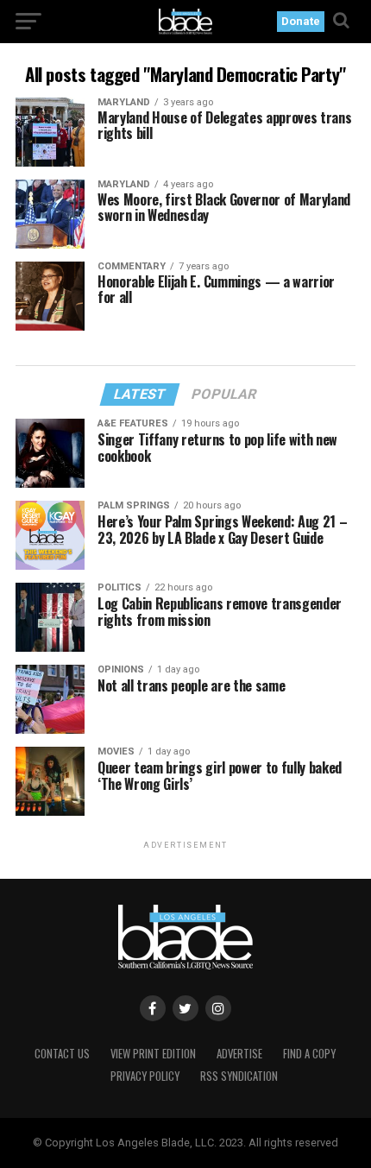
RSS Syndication (239, 1076)
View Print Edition (153, 1053)
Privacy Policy (144, 1076)
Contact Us (62, 1053)
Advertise (239, 1053)
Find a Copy (309, 1053)
